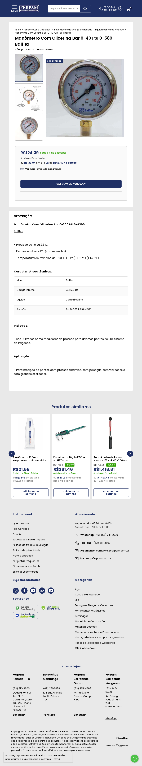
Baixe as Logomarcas (25, 571)
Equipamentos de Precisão (109, 29)
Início (18, 29)
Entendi (56, 759)
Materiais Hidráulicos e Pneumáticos (97, 632)
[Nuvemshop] (117, 746)
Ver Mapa (18, 715)
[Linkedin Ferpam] (51, 590)
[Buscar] (85, 8)
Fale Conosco (21, 529)
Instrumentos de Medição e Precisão (73, 29)
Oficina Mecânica (85, 648)
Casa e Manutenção (87, 594)
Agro (78, 589)
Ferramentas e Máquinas (37, 29)
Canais (17, 534)
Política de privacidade (26, 550)
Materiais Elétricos (86, 626)
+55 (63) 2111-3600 (99, 535)
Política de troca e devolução (30, 545)
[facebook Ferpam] (24, 590)
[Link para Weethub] (122, 738)
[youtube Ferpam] (33, 590)
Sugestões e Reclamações (29, 539)
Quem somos (21, 523)
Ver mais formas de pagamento (43, 168)
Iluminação (81, 616)
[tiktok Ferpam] (42, 590)
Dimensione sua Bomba (27, 566)
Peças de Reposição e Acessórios (95, 643)
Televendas (111, 8)
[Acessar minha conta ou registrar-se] (120, 9)
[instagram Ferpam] (16, 590)
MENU (14, 11)
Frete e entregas (23, 555)
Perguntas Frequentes (26, 561)
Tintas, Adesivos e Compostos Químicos (99, 637)
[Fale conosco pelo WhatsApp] (135, 759)
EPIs (77, 600)
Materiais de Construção (90, 621)
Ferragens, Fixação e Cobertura (94, 605)
